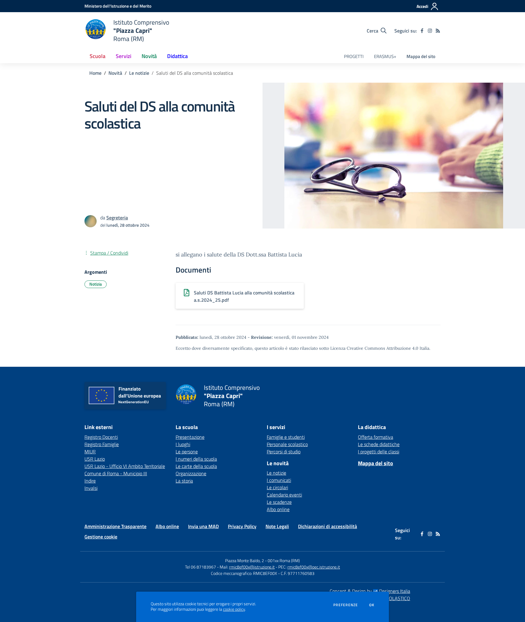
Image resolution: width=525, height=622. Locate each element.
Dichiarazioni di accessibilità (327, 526)
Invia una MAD (203, 526)
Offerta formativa (375, 437)
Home (95, 73)
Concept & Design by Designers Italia (370, 591)
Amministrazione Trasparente (115, 526)
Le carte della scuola (196, 466)
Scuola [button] (97, 56)
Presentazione (190, 437)
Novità (115, 73)
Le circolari (277, 487)
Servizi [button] (123, 56)
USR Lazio (94, 458)
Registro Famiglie (101, 444)
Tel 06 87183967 (201, 567)
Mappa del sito (421, 56)
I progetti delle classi (378, 451)
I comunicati (279, 480)
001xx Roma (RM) (284, 560)
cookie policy (234, 609)
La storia (184, 480)
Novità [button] (149, 56)
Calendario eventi (284, 494)
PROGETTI (354, 56)
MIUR (90, 451)
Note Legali (277, 526)
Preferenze (345, 605)
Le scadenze (279, 502)
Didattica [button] (177, 56)
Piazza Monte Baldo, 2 (244, 560)
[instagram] (430, 30)
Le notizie (139, 73)
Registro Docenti (101, 437)
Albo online (278, 509)
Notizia (95, 284)
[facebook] (422, 30)
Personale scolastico (287, 444)
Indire (90, 480)
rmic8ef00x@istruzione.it (252, 567)
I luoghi (183, 444)
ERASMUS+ (385, 56)
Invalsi (91, 488)
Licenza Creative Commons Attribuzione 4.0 (374, 348)
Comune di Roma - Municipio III (115, 473)
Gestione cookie (100, 536)
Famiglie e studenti (286, 437)
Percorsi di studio (283, 451)
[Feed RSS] (438, 30)
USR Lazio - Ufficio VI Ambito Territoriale (124, 466)
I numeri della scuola (196, 458)
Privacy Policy (242, 526)
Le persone (187, 451)
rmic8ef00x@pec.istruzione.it (313, 567)
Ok (372, 605)
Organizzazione (191, 473)
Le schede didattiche (379, 444)
